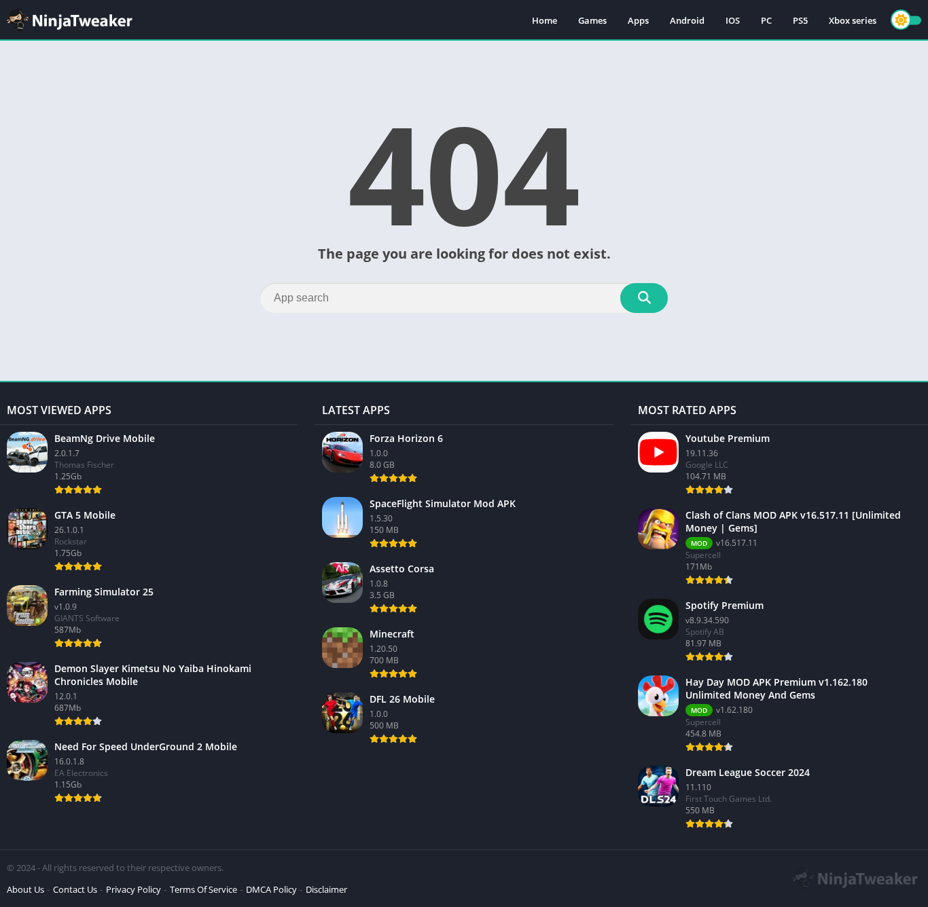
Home (544, 20)
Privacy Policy (133, 889)
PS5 (800, 20)
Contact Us (75, 889)
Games (592, 20)
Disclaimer (326, 889)
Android (687, 20)
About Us (25, 889)
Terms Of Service (203, 889)
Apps (638, 20)
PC (766, 20)
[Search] (644, 298)
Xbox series (852, 20)
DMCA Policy (271, 889)
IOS (733, 20)
